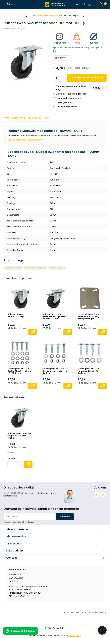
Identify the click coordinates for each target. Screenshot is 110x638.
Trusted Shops (74, 635)
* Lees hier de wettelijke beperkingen (18, 522)
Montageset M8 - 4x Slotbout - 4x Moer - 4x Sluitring (54, 370)
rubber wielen (13, 267)
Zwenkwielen (57, 267)
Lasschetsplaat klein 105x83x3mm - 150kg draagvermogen (88, 316)
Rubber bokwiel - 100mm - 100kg (16, 315)
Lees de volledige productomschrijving (25, 139)
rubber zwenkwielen (35, 267)
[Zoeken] (83, 4)
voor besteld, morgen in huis (57, 15)
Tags (47, 117)
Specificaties (34, 117)
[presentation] (27, 15)
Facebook (96, 494)
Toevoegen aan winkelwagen (32, 332)
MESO (12, 28)
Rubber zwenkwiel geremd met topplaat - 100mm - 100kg (54, 316)
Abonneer (65, 516)
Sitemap (103, 612)
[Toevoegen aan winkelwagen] (28, 464)
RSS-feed (92, 612)
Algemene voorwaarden (75, 612)
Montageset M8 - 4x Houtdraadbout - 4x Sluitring (88, 370)
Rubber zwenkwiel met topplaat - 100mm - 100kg (19, 435)
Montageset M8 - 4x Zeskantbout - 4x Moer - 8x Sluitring (19, 370)
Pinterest (103, 494)
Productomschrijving (14, 117)
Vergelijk (21, 28)
